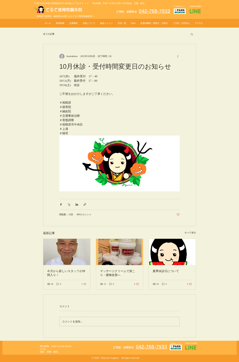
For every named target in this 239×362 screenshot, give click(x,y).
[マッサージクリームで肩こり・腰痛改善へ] (119, 252)
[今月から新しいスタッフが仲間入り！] (66, 252)
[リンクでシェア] (84, 204)
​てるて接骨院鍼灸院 (64, 10)
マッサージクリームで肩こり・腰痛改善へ (117, 273)
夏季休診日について (166, 271)
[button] (191, 34)
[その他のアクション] (178, 56)
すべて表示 (190, 232)
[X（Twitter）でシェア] (68, 204)
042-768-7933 (154, 11)
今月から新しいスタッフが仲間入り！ (66, 273)
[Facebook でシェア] (60, 204)
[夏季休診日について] (172, 252)
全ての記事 (48, 34)
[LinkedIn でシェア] (76, 204)
